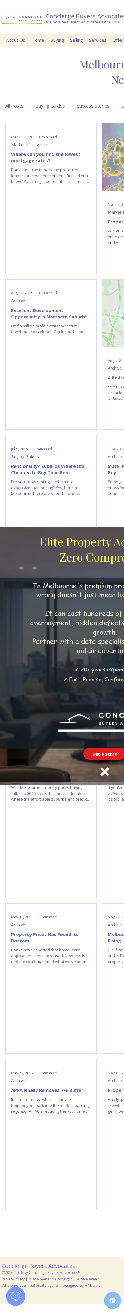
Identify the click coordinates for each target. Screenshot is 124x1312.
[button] (104, 771)
